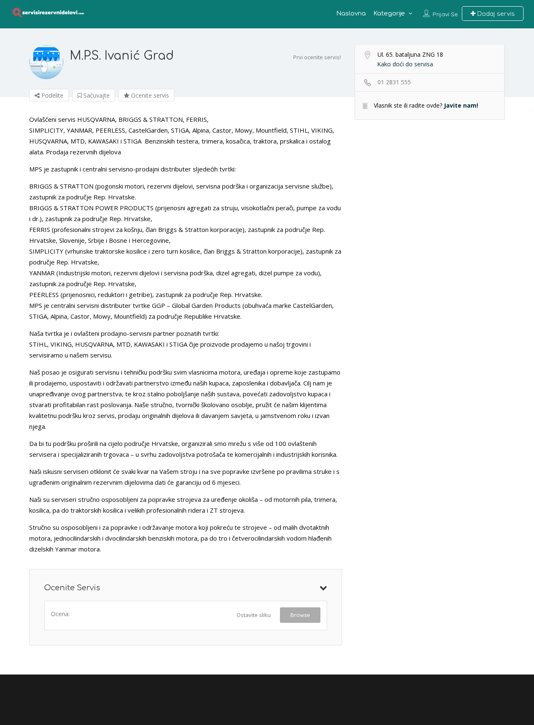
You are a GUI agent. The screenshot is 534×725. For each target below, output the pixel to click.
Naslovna (351, 13)
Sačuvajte (96, 95)
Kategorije (389, 13)
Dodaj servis (495, 14)
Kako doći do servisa (405, 64)
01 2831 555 (394, 82)
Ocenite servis (149, 95)
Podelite (51, 95)
